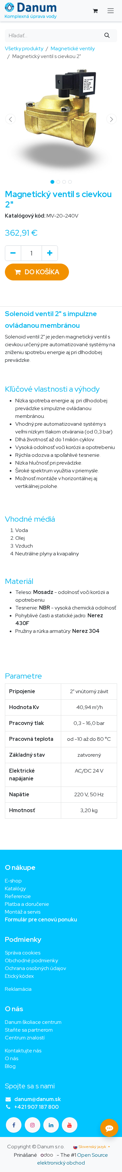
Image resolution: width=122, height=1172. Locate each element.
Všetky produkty (24, 48)
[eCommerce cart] (95, 10)
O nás (11, 1058)
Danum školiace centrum (33, 1022)
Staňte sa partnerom (29, 1029)
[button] (10, 119)
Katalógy (15, 888)
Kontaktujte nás (23, 1050)
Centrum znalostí (25, 1037)
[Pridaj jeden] (50, 253)
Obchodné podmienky (31, 960)
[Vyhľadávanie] (107, 35)
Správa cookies (22, 952)
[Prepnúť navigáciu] (110, 11)
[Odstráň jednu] (13, 253)
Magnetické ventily (73, 48)
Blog (10, 1066)
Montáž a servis (22, 911)
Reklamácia (18, 989)
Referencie (18, 896)
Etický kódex (20, 976)
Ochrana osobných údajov (35, 968)
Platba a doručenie (27, 904)
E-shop (13, 880)
